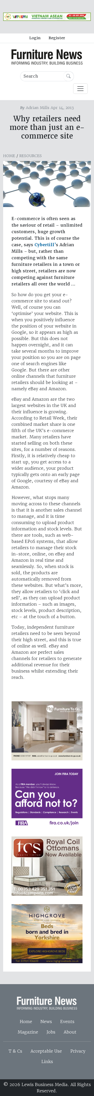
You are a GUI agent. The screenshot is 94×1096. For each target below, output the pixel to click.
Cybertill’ (45, 245)
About (70, 1032)
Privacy (77, 1051)
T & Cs (15, 1051)
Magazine (28, 1032)
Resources (30, 155)
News (46, 1021)
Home (9, 155)
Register (57, 38)
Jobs (50, 1032)
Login (34, 38)
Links (47, 1061)
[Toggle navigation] (80, 88)
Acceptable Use (46, 1051)
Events (67, 1021)
